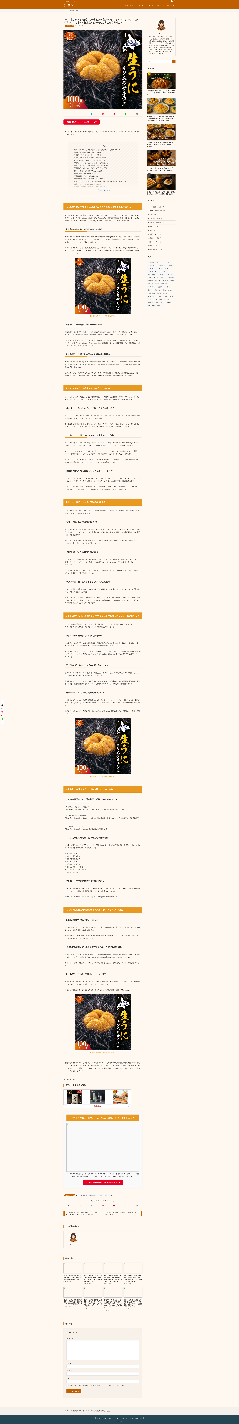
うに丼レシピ (151, 265)
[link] (87, 1235)
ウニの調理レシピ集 (156, 207)
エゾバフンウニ (163, 271)
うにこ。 (73, 1244)
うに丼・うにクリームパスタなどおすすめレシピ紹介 (93, 165)
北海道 (157, 284)
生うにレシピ (151, 296)
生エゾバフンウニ (162, 296)
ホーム (98, 1418)
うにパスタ (159, 262)
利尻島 (172, 280)
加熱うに (150, 284)
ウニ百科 (68, 5)
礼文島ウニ (151, 299)
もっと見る (103, 190)
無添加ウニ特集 (155, 234)
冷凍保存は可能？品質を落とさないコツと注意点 (91, 178)
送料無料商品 (151, 305)
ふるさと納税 (92, 1195)
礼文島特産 (159, 299)
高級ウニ (159, 305)
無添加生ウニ (151, 293)
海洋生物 (153, 230)
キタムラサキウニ (82, 1195)
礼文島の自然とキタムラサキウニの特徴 (89, 152)
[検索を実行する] (174, 61)
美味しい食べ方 (160, 302)
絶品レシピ (151, 302)
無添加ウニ (171, 290)
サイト (68, 1378)
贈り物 (169, 302)
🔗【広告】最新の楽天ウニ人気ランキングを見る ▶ (102, 1182)
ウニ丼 (166, 268)
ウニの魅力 (170, 265)
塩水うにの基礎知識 (156, 222)
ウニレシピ (151, 268)
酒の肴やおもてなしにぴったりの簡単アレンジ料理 (92, 168)
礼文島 (110, 1195)
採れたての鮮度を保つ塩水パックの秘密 (89, 155)
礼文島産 (166, 299)
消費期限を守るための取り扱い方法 (87, 176)
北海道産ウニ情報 (70, 25)
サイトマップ (111, 1418)
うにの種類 (151, 262)
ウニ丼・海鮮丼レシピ (157, 210)
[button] (68, 114)
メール (69, 1371)
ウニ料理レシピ (152, 271)
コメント (69, 1338)
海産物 (164, 290)
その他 (152, 214)
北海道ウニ (164, 284)
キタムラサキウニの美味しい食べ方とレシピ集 (89, 160)
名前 (68, 1363)
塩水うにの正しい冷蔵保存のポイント (88, 173)
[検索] (174, 1)
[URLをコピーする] (137, 114)
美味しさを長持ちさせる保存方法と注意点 (88, 171)
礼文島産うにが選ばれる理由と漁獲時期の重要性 (91, 157)
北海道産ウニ (161, 287)
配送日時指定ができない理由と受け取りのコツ (91, 186)
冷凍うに (157, 280)
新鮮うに (157, 290)
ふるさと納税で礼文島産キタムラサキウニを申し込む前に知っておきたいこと (100, 181)
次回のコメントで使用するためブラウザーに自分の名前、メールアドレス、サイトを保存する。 (96, 1385)
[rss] (172, 1)
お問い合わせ (129, 1418)
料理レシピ (153, 226)
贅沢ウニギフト (155, 242)
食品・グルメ (154, 245)
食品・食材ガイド (155, 249)
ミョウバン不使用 (153, 277)
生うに (105, 1195)
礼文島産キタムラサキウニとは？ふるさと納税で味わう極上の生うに (97, 150)
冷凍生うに (165, 280)
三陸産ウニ (171, 277)
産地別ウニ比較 (155, 238)
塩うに (169, 287)
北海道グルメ (151, 287)
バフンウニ (171, 274)
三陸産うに (163, 277)
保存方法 (99, 1195)
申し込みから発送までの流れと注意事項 (89, 184)
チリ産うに (163, 274)
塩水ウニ (150, 290)
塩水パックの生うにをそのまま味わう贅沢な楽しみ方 (93, 163)
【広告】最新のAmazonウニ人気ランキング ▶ (81, 122)
